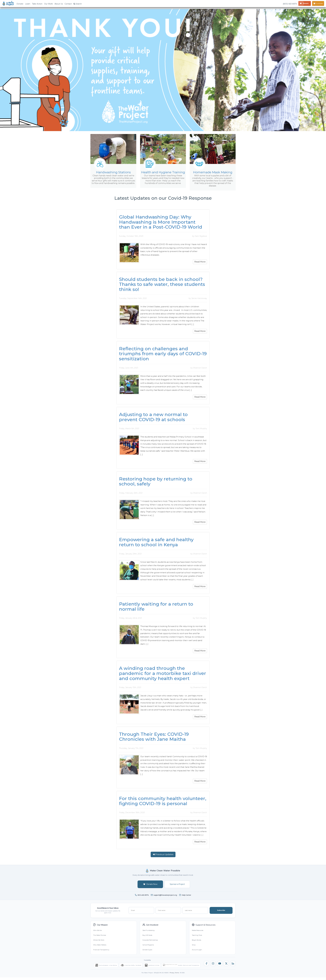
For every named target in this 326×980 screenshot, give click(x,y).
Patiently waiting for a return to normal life (156, 606)
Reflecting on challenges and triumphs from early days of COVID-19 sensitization (163, 353)
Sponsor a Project (177, 884)
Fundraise (319, 3)
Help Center (186, 895)
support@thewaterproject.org (165, 895)
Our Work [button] (48, 4)
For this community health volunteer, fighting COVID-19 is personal (162, 801)
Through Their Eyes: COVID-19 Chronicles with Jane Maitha (154, 736)
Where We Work (98, 940)
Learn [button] (27, 4)
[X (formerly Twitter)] (226, 963)
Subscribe (221, 910)
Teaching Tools (197, 935)
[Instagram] (213, 963)
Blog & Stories (196, 940)
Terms (177, 973)
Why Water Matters (99, 945)
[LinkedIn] (232, 963)
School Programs (148, 945)
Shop (193, 945)
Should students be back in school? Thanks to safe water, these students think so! (162, 284)
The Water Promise (99, 935)
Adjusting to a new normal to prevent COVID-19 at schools (153, 417)
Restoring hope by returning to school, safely (155, 481)
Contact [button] (68, 4)
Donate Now (151, 884)
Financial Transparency (101, 950)
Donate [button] (20, 4)
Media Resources (197, 930)
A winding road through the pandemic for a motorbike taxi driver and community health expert (162, 673)
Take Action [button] (37, 4)
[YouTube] (219, 963)
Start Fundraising (148, 930)
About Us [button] (59, 4)
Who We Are (97, 930)
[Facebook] (206, 963)
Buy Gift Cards (147, 935)
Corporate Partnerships (150, 940)
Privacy (172, 973)
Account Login (197, 950)
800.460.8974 (143, 895)
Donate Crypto (147, 950)
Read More (200, 262)
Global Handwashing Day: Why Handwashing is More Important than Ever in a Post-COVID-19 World (160, 222)
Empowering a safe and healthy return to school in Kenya (156, 542)
